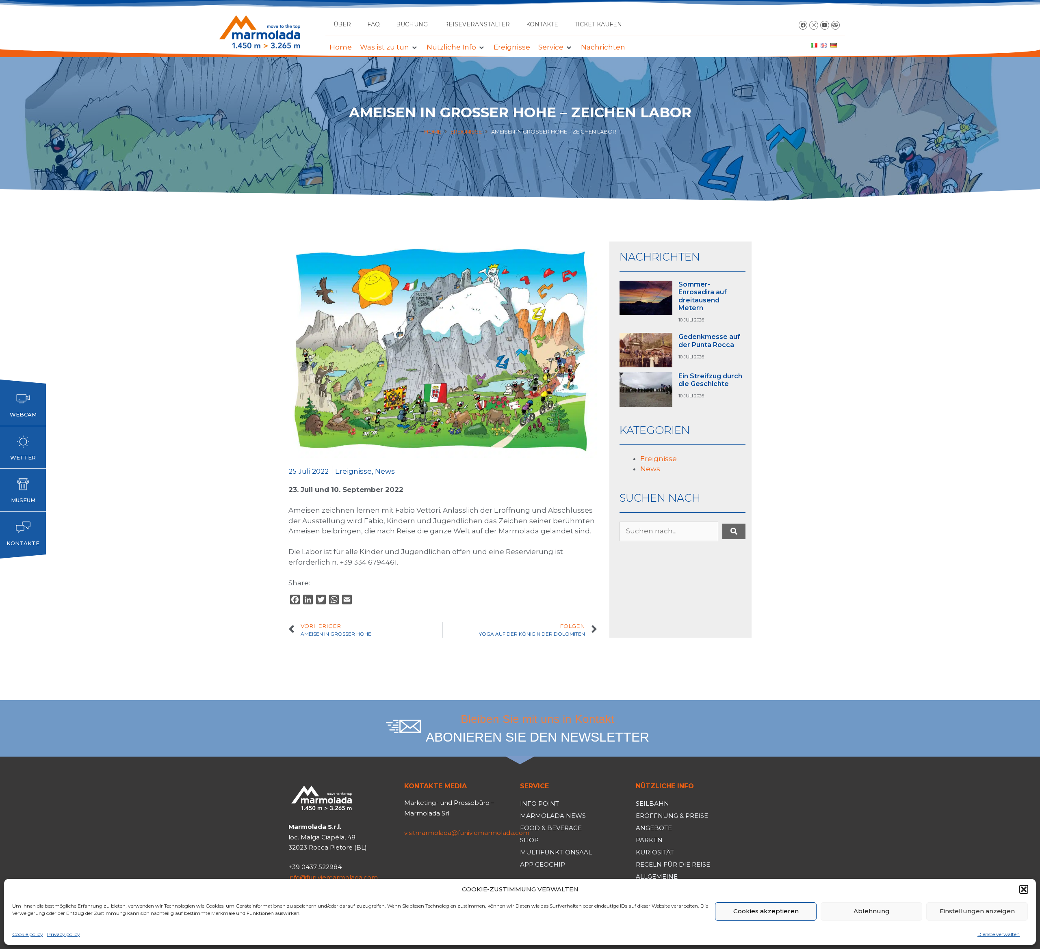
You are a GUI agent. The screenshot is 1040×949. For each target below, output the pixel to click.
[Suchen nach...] (669, 531)
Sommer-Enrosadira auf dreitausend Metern (702, 296)
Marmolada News (553, 816)
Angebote (654, 828)
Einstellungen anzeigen (977, 911)
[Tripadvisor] (835, 25)
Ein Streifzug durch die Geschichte (710, 380)
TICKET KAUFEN (598, 24)
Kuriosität (655, 852)
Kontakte (542, 24)
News (385, 471)
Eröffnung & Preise (672, 816)
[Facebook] (803, 25)
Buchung (412, 24)
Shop (529, 840)
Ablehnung (872, 911)
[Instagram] (813, 25)
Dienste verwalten (998, 934)
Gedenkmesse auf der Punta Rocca (709, 340)
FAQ (373, 24)
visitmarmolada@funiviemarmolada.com (466, 833)
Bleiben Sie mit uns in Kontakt (537, 719)
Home (432, 131)
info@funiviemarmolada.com (333, 877)
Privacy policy (63, 934)
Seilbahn (652, 803)
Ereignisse (466, 131)
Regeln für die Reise (673, 864)
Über (342, 24)
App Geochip (542, 864)
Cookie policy (27, 934)
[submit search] (733, 531)
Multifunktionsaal (556, 852)
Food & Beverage (551, 828)
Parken (649, 840)
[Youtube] (824, 25)
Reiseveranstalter (477, 24)
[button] (1024, 889)
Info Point (539, 803)
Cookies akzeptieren (766, 911)
